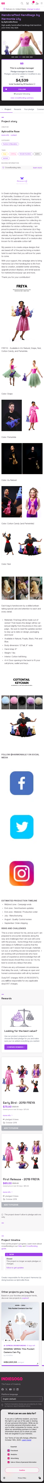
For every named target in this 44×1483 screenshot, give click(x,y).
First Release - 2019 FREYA (21, 1179)
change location (33, 9)
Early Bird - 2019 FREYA (19, 1103)
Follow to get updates (15, 1268)
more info (5, 135)
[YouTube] (10, 1389)
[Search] (22, 3)
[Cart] (27, 3)
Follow (22, 89)
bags (4, 154)
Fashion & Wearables (10, 144)
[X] (6, 1389)
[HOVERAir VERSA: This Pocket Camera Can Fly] (20, 1321)
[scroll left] (4, 43)
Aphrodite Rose (11, 22)
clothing (13, 154)
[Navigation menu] (41, 3)
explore (25, 1298)
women (5, 158)
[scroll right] (40, 43)
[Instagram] (14, 1389)
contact (14, 135)
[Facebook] (2, 1389)
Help (20, 1246)
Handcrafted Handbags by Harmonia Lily (20, 17)
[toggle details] (38, 1364)
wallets (37, 154)
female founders (25, 154)
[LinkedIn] (17, 1389)
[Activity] (32, 3)
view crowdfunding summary (22, 98)
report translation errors (21, 1406)
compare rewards (15, 1047)
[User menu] (37, 3)
